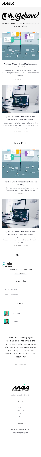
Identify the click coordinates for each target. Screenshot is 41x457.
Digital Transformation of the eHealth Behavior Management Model (20, 118)
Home (20, 407)
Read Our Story (20, 273)
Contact (20, 416)
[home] (7, 3)
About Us (20, 410)
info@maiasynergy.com (20, 433)
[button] (37, 4)
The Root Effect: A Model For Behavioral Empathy (20, 65)
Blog (20, 413)
